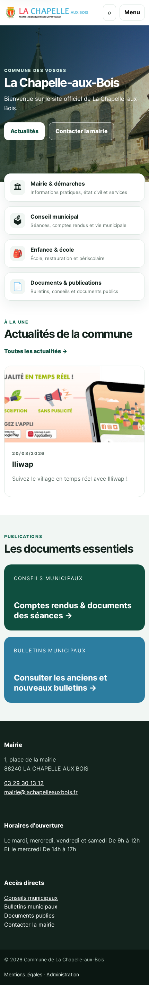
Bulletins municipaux (31, 906)
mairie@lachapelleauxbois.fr (41, 792)
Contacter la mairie (81, 131)
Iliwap (22, 464)
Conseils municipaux (31, 897)
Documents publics (29, 915)
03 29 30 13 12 (24, 783)
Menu (132, 12)
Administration (62, 974)
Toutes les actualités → (35, 351)
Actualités (24, 131)
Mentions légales (23, 974)
